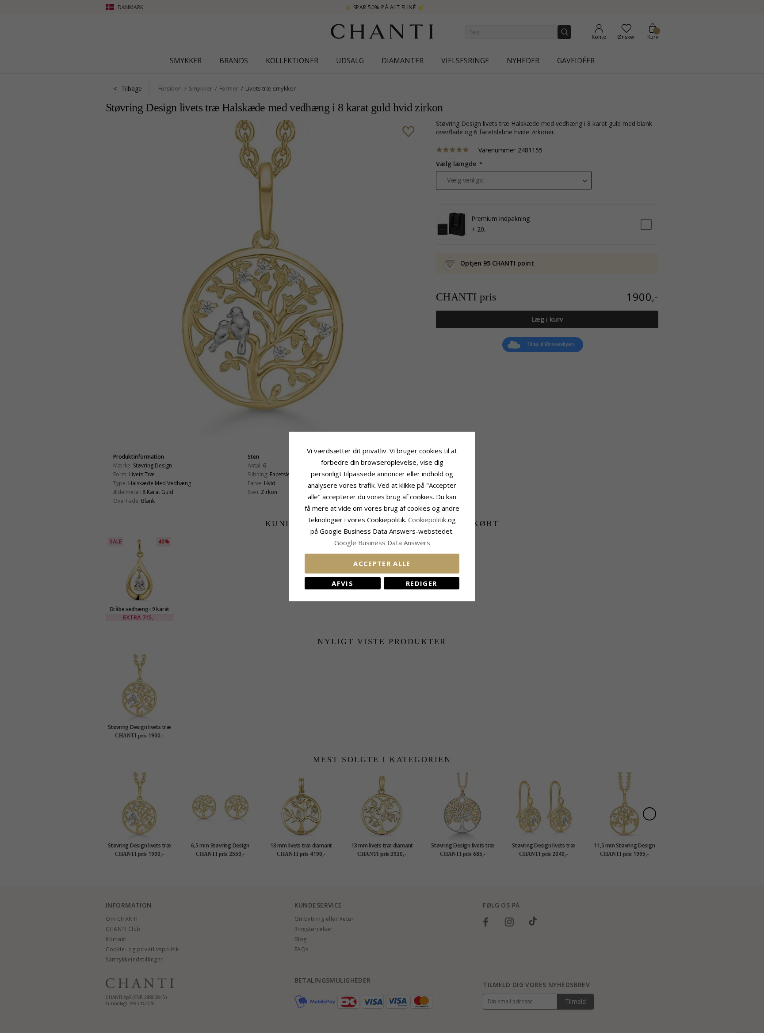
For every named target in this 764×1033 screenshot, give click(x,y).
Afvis (342, 583)
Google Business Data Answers (382, 542)
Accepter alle (382, 563)
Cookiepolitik (427, 519)
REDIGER (421, 583)
